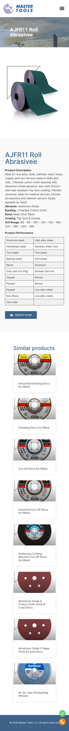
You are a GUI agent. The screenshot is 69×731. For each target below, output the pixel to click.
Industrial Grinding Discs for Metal (34, 385)
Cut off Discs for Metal (32, 468)
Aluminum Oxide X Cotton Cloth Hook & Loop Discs (31, 604)
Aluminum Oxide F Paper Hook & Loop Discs (34, 650)
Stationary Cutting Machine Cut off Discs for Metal (32, 557)
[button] (62, 8)
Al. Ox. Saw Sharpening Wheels (33, 694)
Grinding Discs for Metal (33, 427)
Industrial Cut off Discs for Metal (33, 511)
